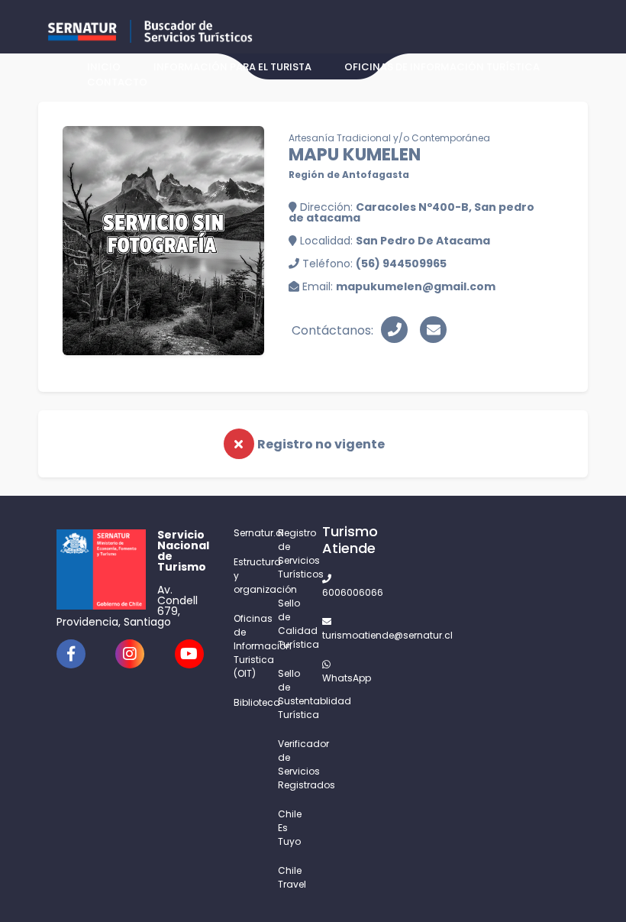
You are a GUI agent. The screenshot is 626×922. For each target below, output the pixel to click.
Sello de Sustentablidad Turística (291, 694)
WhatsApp (335, 677)
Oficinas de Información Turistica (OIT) (247, 646)
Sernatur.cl (247, 532)
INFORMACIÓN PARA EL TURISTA (232, 67)
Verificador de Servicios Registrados (291, 764)
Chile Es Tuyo (290, 827)
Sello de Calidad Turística (291, 624)
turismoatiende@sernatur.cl (335, 635)
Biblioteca (247, 702)
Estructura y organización (247, 575)
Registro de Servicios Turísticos (291, 553)
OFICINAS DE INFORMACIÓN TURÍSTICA (442, 67)
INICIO (104, 67)
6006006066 (335, 592)
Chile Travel (291, 877)
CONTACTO (117, 82)
